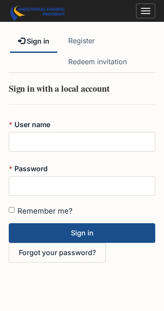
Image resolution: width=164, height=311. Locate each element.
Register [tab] (81, 40)
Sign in (82, 232)
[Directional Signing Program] (37, 9)
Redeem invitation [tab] (97, 61)
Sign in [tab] (37, 41)
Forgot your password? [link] (57, 252)
